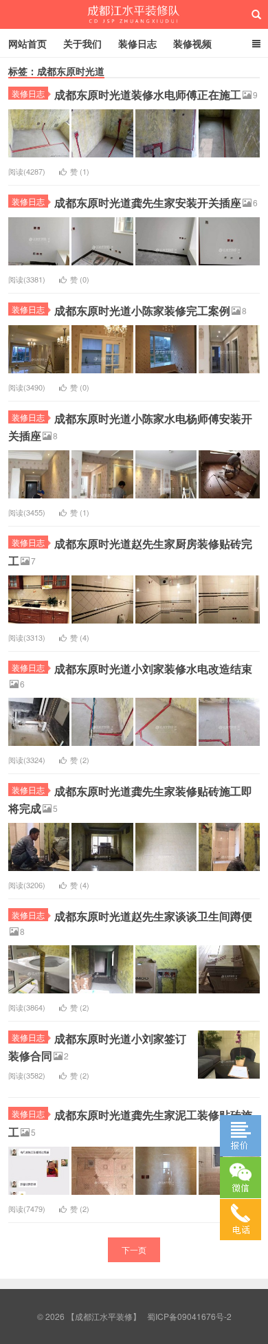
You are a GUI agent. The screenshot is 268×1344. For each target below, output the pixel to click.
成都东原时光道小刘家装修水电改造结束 (153, 668)
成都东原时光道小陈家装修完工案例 (142, 310)
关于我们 (82, 43)
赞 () (79, 171)
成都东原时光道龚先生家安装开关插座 (147, 202)
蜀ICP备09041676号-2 (189, 1316)
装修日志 (137, 43)
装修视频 (192, 43)
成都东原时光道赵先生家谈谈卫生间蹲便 (153, 916)
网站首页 (27, 43)
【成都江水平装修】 (134, 14)
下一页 (134, 1249)
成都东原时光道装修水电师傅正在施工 (147, 94)
